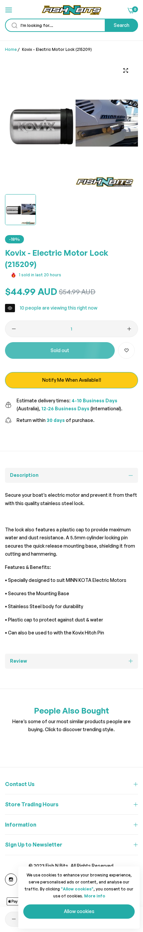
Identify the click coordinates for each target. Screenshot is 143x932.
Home (11, 49)
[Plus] (129, 329)
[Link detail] (11, 879)
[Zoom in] (125, 70)
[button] (126, 350)
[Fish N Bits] (71, 10)
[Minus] (14, 329)
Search (121, 25)
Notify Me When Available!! (71, 380)
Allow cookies (79, 911)
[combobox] (71, 25)
